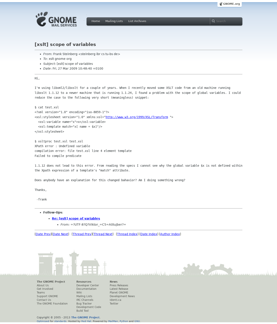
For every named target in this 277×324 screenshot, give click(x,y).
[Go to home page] (63, 27)
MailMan (113, 321)
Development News (122, 296)
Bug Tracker (84, 303)
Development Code (88, 307)
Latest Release (119, 288)
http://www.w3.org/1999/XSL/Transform (137, 117)
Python (124, 321)
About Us (43, 285)
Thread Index (127, 234)
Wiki (79, 292)
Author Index (170, 234)
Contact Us (44, 299)
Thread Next (102, 234)
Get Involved (45, 288)
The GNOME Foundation (52, 303)
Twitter (114, 303)
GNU (137, 321)
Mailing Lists (114, 21)
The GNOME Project (51, 281)
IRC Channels (84, 299)
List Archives (137, 21)
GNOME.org (231, 3)
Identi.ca (115, 299)
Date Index (148, 234)
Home (96, 21)
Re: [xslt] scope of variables (76, 218)
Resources (83, 281)
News (114, 281)
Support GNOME (47, 296)
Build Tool (82, 310)
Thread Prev (82, 234)
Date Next (60, 234)
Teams (41, 292)
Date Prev (43, 234)
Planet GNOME (119, 292)
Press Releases (119, 285)
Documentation (86, 288)
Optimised (43, 321)
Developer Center (87, 285)
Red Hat (86, 321)
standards (60, 321)
